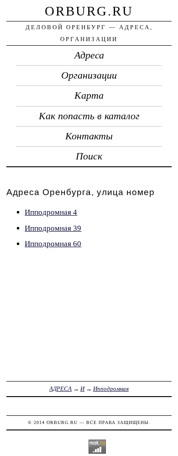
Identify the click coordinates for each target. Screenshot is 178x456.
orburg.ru (89, 11)
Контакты (89, 136)
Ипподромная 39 (53, 228)
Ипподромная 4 (51, 212)
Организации (89, 75)
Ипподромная (111, 388)
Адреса (89, 55)
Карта (89, 95)
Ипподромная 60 (53, 243)
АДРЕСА (60, 388)
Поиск (89, 156)
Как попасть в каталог (89, 116)
